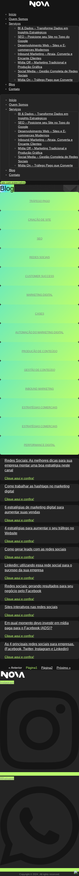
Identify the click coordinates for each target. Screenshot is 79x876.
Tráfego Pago (39, 201)
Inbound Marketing (39, 388)
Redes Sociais (39, 257)
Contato (14, 89)
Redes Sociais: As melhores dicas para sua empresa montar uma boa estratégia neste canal (38, 465)
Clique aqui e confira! (19, 478)
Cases (39, 313)
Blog (12, 170)
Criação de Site (39, 219)
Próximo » (64, 667)
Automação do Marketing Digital (39, 332)
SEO (39, 238)
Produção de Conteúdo (39, 351)
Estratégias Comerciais (39, 407)
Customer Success (39, 276)
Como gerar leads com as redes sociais (35, 549)
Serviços (15, 23)
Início (12, 100)
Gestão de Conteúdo (39, 369)
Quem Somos (18, 104)
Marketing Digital (40, 294)
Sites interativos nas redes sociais (31, 607)
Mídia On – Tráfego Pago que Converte (45, 79)
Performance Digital (39, 445)
